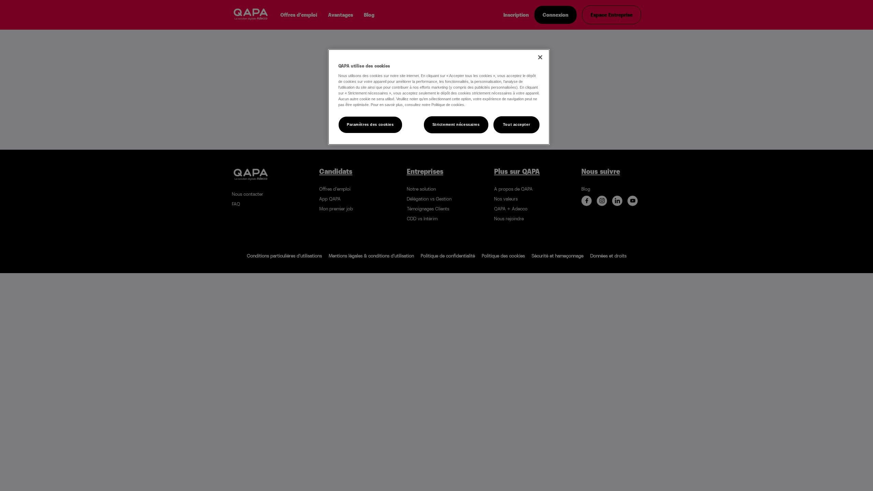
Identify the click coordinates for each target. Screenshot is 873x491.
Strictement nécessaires (456, 124)
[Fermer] (540, 57)
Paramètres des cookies (370, 124)
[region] (439, 97)
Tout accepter (516, 124)
